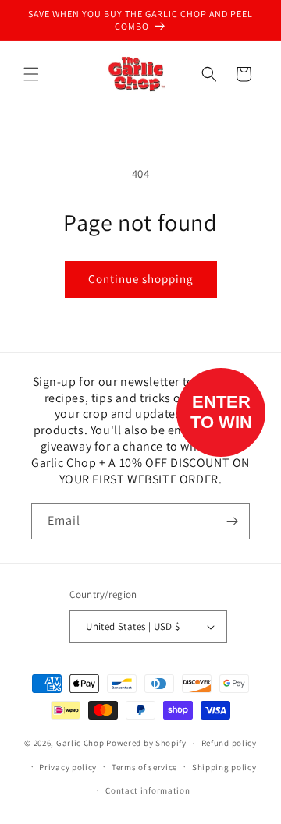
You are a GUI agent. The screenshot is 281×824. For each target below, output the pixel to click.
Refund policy (229, 742)
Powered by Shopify (146, 742)
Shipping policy (224, 767)
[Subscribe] (232, 521)
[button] (31, 74)
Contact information (147, 790)
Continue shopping (141, 278)
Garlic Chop (80, 742)
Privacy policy (68, 767)
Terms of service (144, 767)
